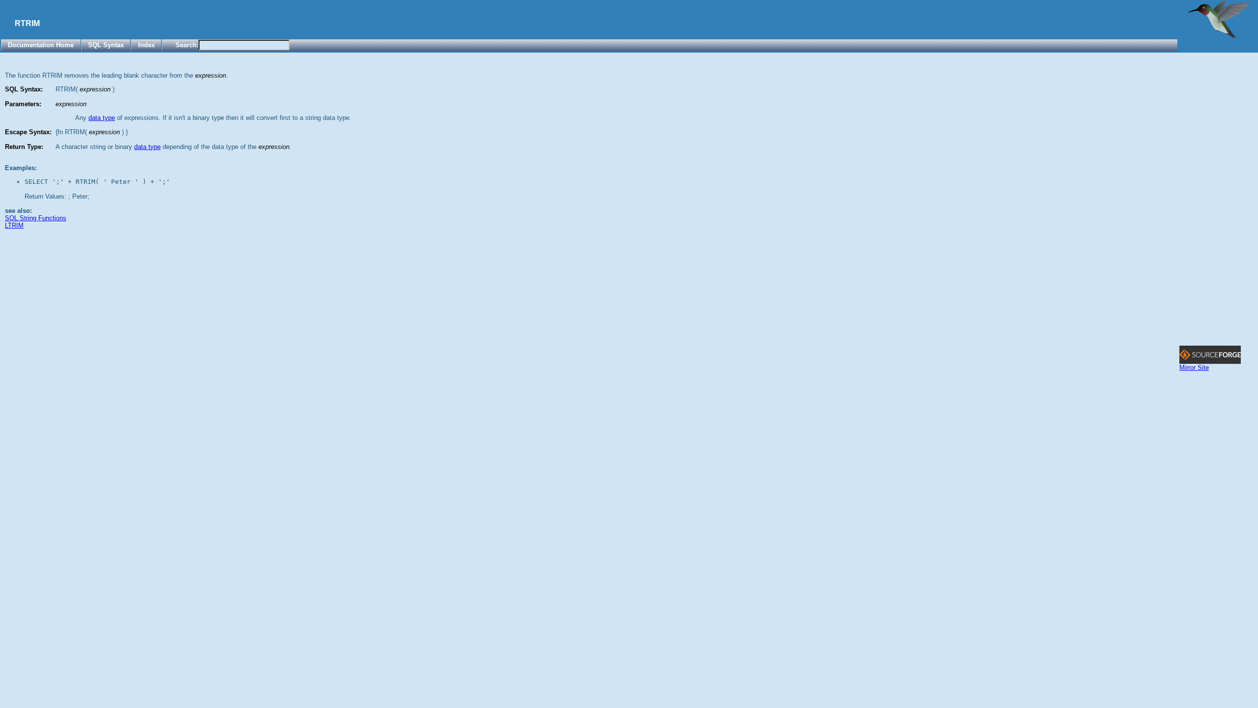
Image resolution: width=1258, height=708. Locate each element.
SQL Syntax (106, 45)
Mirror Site (1194, 367)
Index (146, 45)
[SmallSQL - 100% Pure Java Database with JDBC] (1219, 36)
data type (101, 117)
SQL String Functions (35, 218)
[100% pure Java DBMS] (1210, 361)
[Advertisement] (1218, 198)
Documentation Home (41, 45)
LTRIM (14, 225)
